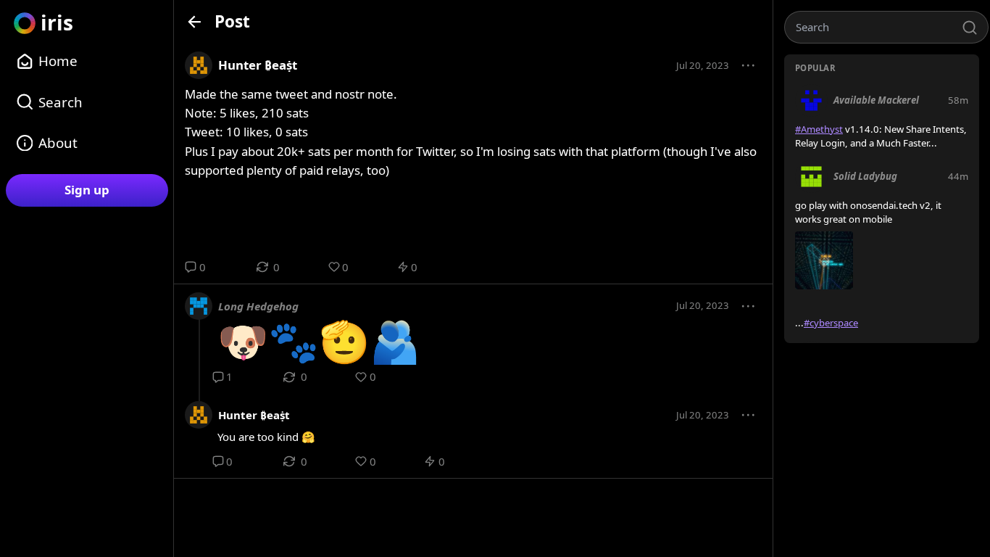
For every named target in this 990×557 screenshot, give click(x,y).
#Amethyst (819, 129)
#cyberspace (831, 322)
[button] (748, 66)
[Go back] (194, 21)
